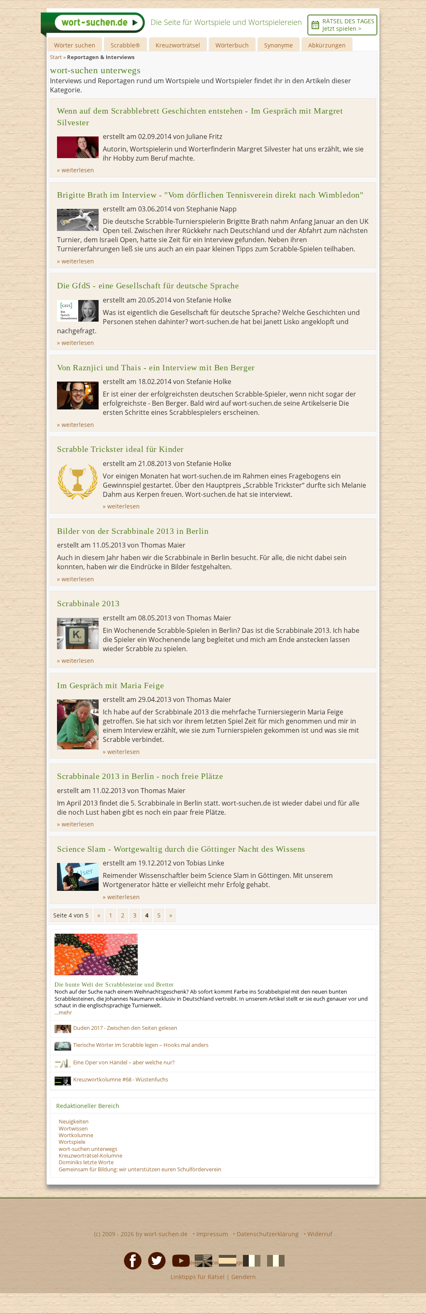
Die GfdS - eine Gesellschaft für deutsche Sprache (148, 285)
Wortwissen (73, 1128)
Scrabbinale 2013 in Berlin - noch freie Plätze (140, 776)
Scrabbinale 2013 (88, 603)
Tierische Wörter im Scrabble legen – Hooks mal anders (140, 1045)
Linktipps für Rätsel (198, 1277)
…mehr (63, 1012)
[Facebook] (130, 1260)
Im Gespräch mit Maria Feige (110, 685)
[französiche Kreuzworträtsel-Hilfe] (249, 1260)
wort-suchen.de (166, 1234)
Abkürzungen (327, 45)
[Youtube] (178, 1260)
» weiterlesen (75, 170)
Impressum (212, 1234)
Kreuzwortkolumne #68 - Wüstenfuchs (120, 1079)
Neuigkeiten (74, 1121)
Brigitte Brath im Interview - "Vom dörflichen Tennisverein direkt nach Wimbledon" (210, 195)
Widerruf (319, 1234)
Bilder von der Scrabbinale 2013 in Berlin (133, 531)
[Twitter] (154, 1260)
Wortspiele (72, 1141)
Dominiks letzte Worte (86, 1162)
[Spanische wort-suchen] (225, 1260)
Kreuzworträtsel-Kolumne (90, 1155)
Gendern (243, 1277)
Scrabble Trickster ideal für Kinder (120, 449)
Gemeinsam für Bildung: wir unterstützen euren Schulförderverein (140, 1169)
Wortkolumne (76, 1135)
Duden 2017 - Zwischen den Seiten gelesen (125, 1027)
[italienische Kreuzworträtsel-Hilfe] (273, 1260)
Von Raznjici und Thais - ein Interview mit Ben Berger (156, 367)
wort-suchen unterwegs (88, 1149)
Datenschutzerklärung (268, 1234)
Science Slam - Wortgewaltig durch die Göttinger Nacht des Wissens (181, 849)
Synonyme (278, 45)
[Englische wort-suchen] (201, 1260)
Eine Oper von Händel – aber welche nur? (124, 1062)
